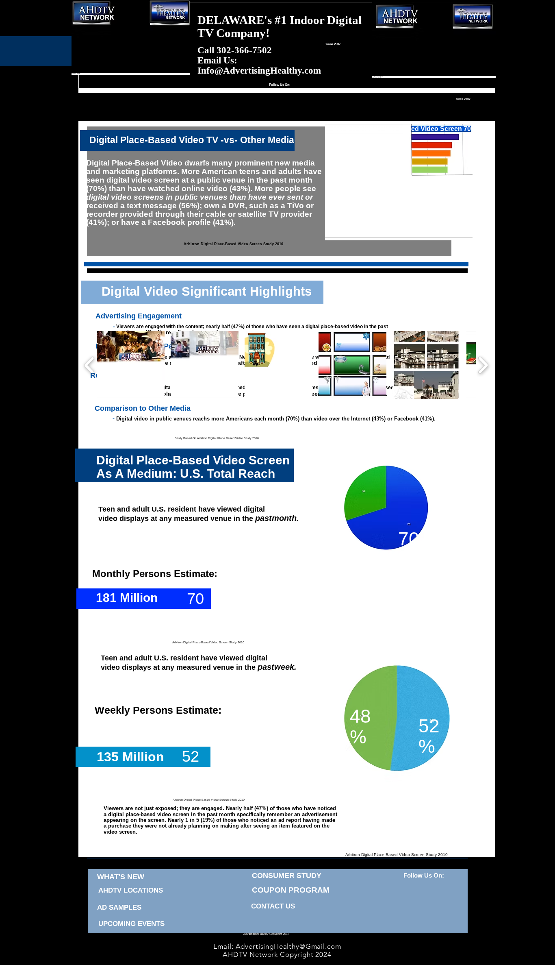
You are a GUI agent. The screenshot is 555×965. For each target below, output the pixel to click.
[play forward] (483, 365)
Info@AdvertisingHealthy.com (259, 70)
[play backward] (89, 365)
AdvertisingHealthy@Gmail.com (288, 946)
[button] (131, 365)
